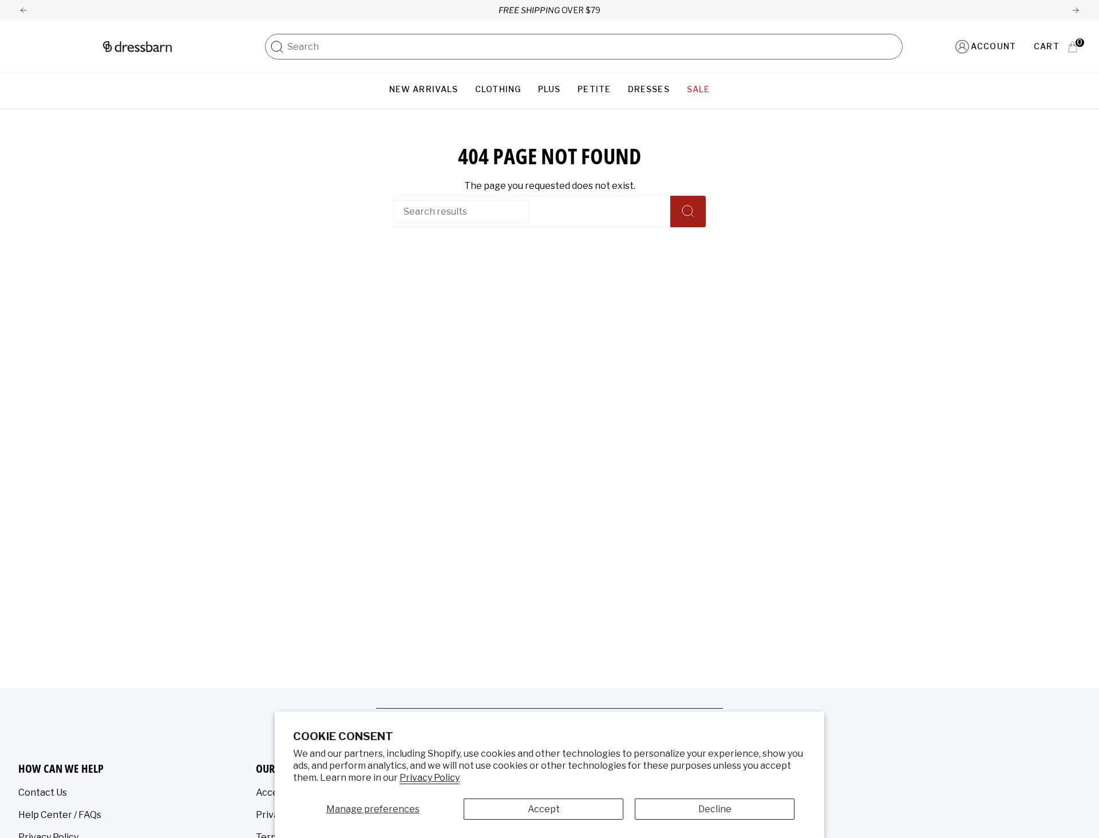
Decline (715, 809)
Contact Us (42, 792)
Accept (544, 809)
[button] (424, 89)
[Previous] (23, 10)
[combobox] (591, 46)
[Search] (277, 46)
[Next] (1075, 10)
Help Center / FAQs (59, 814)
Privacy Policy (430, 777)
